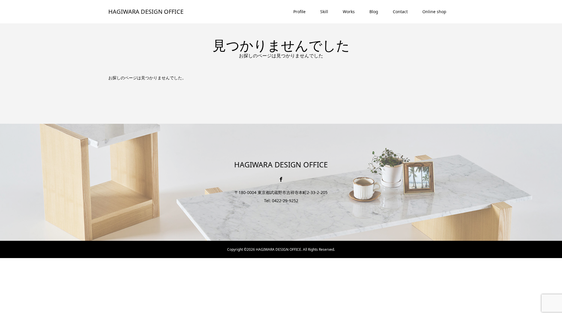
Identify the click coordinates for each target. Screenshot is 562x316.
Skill (324, 11)
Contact (400, 11)
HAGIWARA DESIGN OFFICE (146, 12)
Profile (299, 11)
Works (349, 11)
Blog (373, 11)
